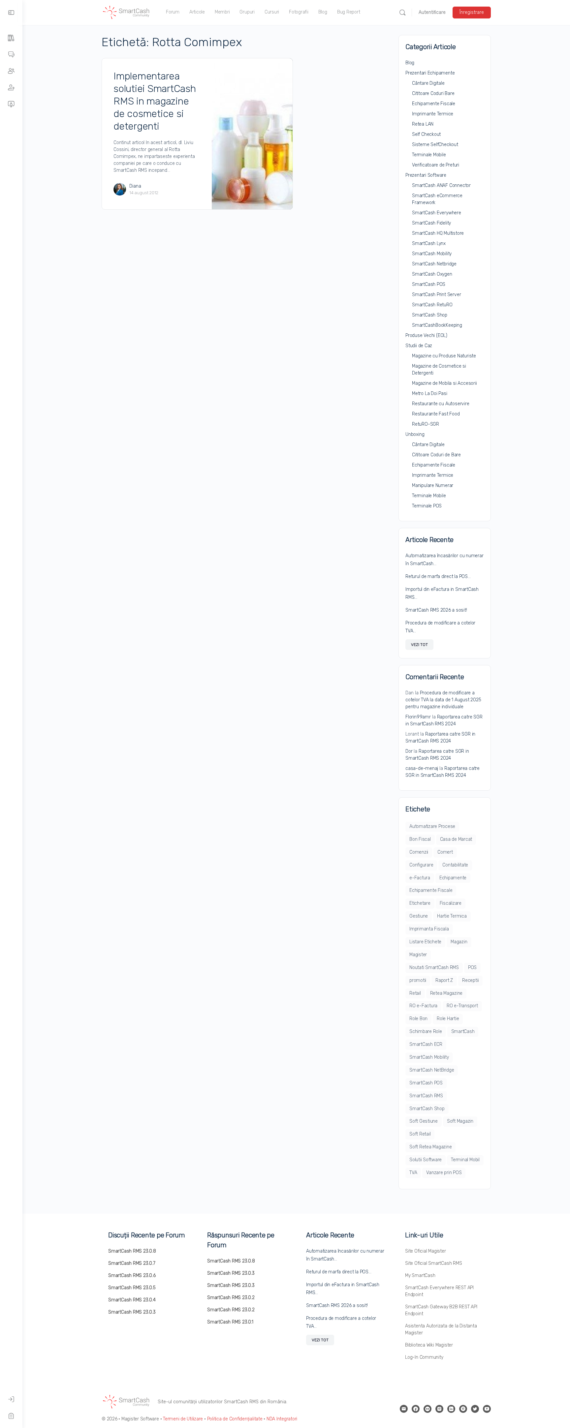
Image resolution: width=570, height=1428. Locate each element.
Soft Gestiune (423, 1121)
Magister (418, 954)
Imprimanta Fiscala (429, 929)
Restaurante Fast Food (436, 414)
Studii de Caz (418, 346)
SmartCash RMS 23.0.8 (132, 1251)
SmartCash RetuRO (432, 305)
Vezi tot (419, 644)
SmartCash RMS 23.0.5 (132, 1288)
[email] (404, 1409)
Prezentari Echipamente (430, 73)
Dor (408, 751)
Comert (445, 852)
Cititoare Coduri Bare (433, 93)
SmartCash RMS (426, 1096)
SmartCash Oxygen (432, 274)
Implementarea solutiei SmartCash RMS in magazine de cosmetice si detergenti (154, 101)
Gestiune (418, 916)
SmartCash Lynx (429, 243)
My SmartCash (420, 1275)
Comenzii (418, 852)
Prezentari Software (425, 175)
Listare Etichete (425, 942)
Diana (135, 186)
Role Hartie (448, 1018)
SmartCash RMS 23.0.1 (230, 1322)
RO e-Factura (423, 1006)
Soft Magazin (460, 1121)
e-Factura (419, 878)
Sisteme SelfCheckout (435, 144)
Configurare (421, 865)
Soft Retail (419, 1134)
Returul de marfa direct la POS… (438, 576)
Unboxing (414, 434)
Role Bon (418, 1018)
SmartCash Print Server (436, 294)
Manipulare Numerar (432, 485)
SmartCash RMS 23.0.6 (132, 1275)
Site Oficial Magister (425, 1251)
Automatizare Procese (432, 826)
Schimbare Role (425, 1031)
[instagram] (439, 1409)
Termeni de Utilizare (183, 1419)
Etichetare (419, 903)
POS (472, 967)
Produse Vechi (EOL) (426, 335)
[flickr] (427, 1409)
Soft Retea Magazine (430, 1147)
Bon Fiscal (420, 839)
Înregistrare (471, 12)
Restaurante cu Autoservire (440, 404)
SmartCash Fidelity (431, 223)
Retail (415, 993)
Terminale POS (427, 506)
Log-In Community (424, 1357)
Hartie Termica (452, 916)
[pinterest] (463, 1409)
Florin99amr (418, 717)
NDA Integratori (282, 1419)
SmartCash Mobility (432, 254)
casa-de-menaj (421, 768)
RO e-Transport (462, 1006)
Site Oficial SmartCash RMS (433, 1263)
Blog (409, 63)
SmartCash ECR (425, 1044)
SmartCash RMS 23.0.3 (132, 1312)
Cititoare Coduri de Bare (436, 455)
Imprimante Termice (432, 114)
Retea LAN (422, 124)
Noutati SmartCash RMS (434, 967)
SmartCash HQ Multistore (438, 233)
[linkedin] (451, 1409)
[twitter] (475, 1409)
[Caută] (402, 12)
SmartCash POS (428, 284)
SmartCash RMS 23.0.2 (231, 1297)
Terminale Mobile (429, 155)
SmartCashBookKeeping (437, 325)
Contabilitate (455, 865)
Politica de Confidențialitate (235, 1419)
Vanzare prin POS (443, 1172)
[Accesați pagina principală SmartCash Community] (126, 11)
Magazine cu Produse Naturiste (444, 356)
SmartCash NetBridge (431, 1070)
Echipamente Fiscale (433, 103)
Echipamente (452, 878)
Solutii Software (425, 1160)
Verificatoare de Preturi (435, 165)
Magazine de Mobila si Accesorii (444, 383)
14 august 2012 (143, 192)
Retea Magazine (446, 993)
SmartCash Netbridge (434, 264)
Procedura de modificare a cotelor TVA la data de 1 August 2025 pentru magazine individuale (443, 700)
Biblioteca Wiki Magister (429, 1345)
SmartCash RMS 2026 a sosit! (436, 610)
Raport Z (444, 980)
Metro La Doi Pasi (429, 393)
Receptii (470, 980)
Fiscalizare (450, 903)
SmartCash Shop (429, 315)
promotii (417, 980)
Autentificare (432, 12)
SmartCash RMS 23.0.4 (132, 1300)
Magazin (459, 942)
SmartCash (463, 1031)
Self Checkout (426, 134)
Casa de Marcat (456, 839)
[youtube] (487, 1409)
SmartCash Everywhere (436, 213)
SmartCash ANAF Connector (441, 185)
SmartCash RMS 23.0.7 (131, 1263)
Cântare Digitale (428, 83)
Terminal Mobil (465, 1160)
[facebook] (416, 1409)
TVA (413, 1172)
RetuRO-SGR (425, 424)
